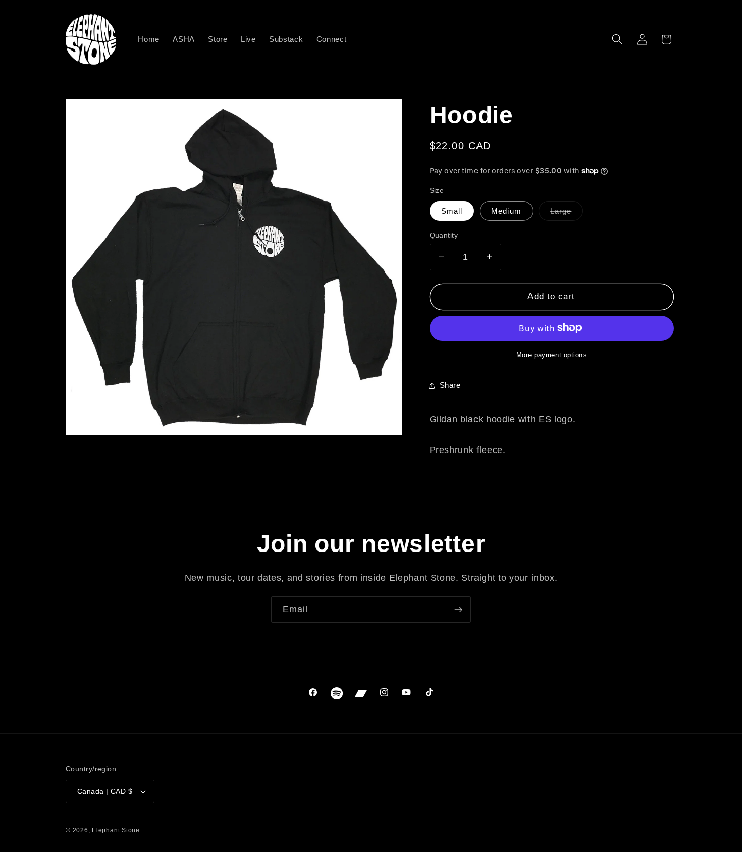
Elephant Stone (116, 830)
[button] (617, 39)
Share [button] (450, 385)
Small (452, 210)
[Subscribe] (458, 609)
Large (567, 213)
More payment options (551, 354)
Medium (506, 210)
